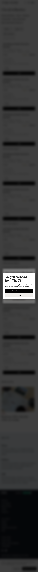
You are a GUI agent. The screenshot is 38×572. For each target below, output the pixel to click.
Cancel (19, 295)
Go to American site (19, 291)
